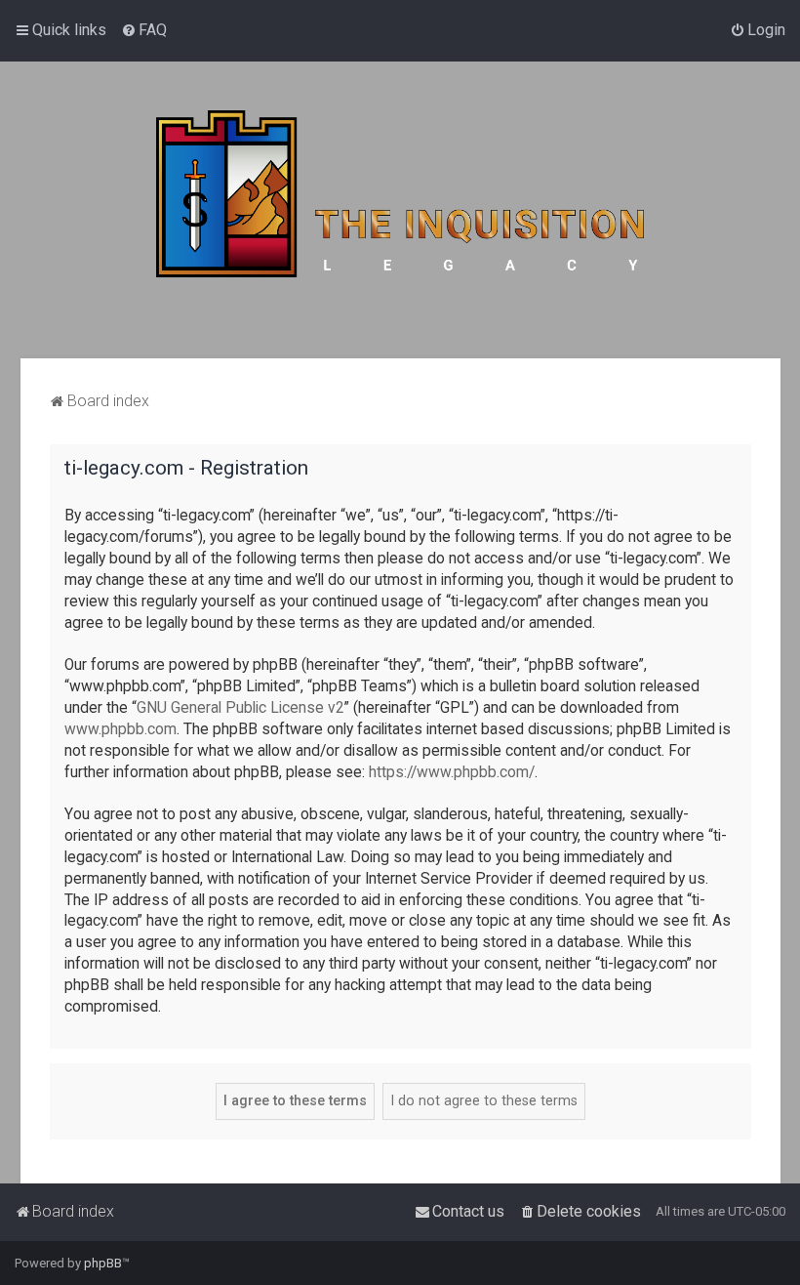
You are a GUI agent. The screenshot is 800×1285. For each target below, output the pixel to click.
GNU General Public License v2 (240, 708)
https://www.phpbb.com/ (452, 772)
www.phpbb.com (120, 729)
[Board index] (400, 210)
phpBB (103, 1263)
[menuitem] (144, 30)
